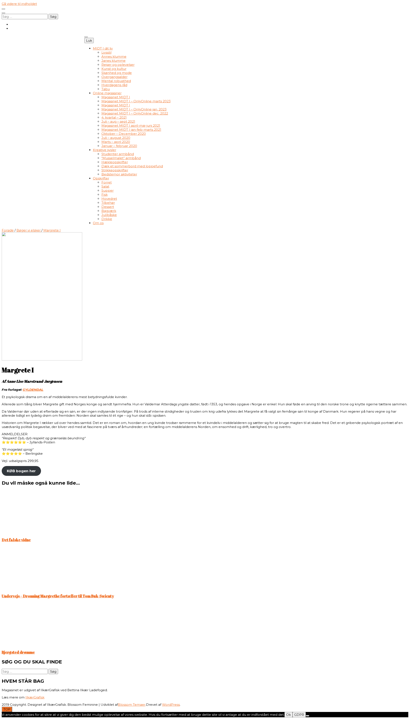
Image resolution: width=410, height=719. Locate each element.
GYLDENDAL (33, 390)
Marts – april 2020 (115, 142)
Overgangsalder (114, 77)
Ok (288, 715)
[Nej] (307, 715)
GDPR (299, 715)
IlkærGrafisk (34, 697)
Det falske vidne (16, 539)
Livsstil (106, 52)
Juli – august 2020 (115, 138)
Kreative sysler (104, 150)
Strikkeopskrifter (114, 170)
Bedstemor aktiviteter (119, 174)
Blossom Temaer (131, 705)
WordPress (171, 705)
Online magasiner (107, 93)
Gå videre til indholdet (19, 4)
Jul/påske (109, 215)
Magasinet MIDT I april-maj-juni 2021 (130, 126)
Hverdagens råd (114, 85)
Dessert (107, 207)
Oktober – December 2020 (123, 134)
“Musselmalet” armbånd (121, 158)
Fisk (104, 195)
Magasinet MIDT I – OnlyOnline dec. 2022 (134, 113)
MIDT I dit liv (103, 48)
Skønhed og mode (116, 73)
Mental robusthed (116, 81)
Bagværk (108, 211)
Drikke (106, 219)
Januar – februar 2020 (119, 146)
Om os (98, 223)
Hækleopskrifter (114, 162)
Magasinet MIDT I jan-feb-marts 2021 (131, 130)
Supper (107, 190)
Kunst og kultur (113, 69)
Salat (105, 186)
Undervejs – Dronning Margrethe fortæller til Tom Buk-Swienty (58, 595)
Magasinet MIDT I (115, 97)
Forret (106, 182)
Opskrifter (101, 178)
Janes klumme (113, 61)
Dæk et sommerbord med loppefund (132, 166)
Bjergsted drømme (18, 652)
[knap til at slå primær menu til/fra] (86, 37)
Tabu (105, 89)
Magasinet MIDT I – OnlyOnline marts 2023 (136, 101)
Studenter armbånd (117, 154)
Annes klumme (113, 56)
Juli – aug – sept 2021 (118, 121)
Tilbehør (108, 203)
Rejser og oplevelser (118, 65)
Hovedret (109, 199)
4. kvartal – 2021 (114, 117)
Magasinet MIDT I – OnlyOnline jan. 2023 (134, 109)
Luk (89, 40)
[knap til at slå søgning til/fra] (3, 13)
